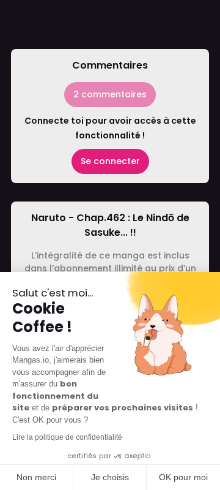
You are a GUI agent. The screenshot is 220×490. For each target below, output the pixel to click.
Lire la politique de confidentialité (67, 437)
